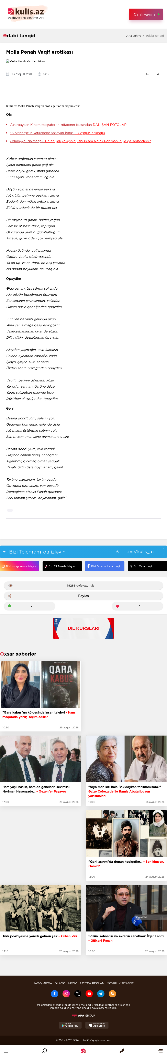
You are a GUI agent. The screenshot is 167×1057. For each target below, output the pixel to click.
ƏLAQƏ (60, 983)
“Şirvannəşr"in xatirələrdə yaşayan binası (57, 133)
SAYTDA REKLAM (91, 983)
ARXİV (72, 983)
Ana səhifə (133, 35)
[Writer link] (121, 1050)
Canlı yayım (144, 14)
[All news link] (160, 1050)
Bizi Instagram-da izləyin (21, 566)
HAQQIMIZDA (42, 983)
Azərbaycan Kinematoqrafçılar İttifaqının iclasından (68, 125)
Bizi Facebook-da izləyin (106, 566)
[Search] (44, 1050)
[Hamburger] (6, 1051)
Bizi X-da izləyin (143, 566)
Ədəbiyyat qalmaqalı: (80, 141)
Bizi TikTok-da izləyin (62, 566)
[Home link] (83, 1050)
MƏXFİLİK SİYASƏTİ (120, 983)
